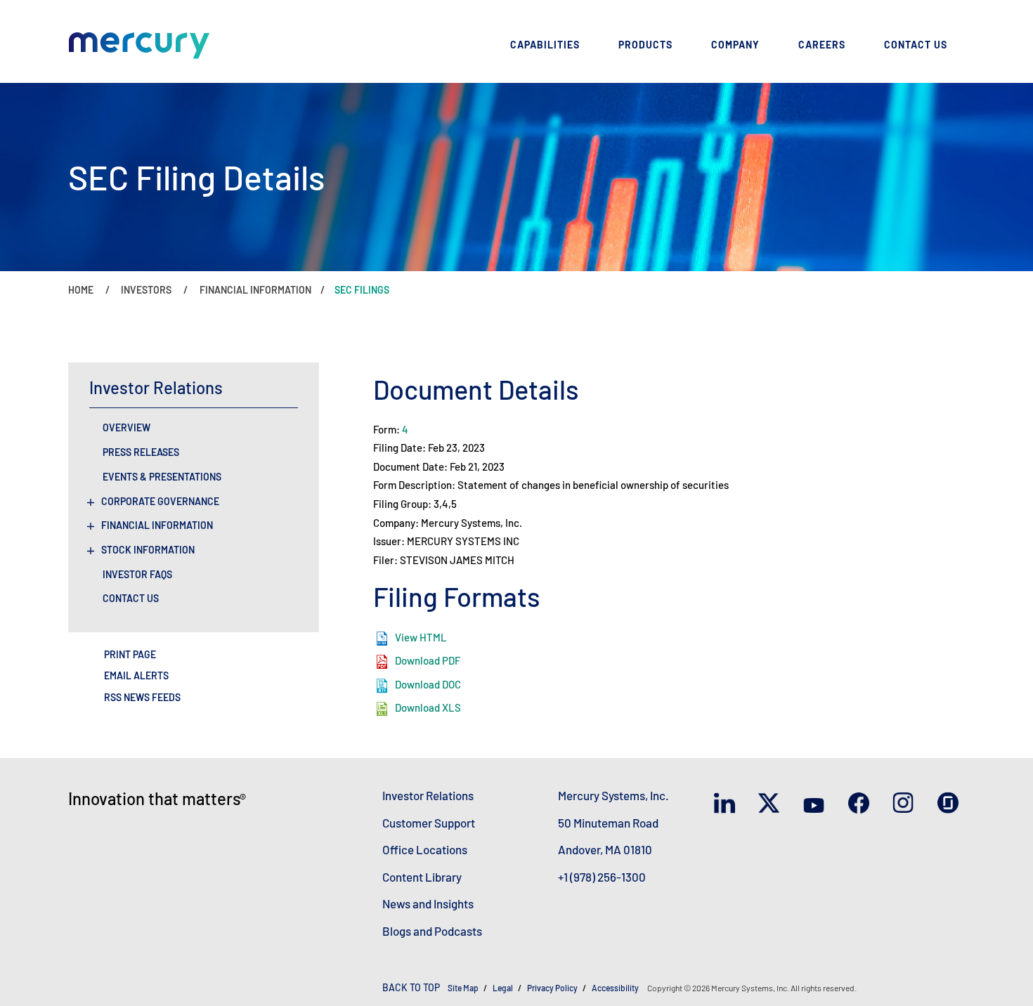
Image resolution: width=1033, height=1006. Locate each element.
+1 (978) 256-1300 (602, 877)
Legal (503, 988)
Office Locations (424, 849)
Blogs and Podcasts (432, 931)
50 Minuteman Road (608, 823)
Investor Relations (428, 795)
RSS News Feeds (142, 697)
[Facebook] (862, 804)
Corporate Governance (160, 501)
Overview (126, 427)
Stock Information (148, 550)
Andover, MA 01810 (605, 849)
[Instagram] (906, 804)
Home (80, 290)
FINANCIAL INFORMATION (255, 290)
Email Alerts (136, 675)
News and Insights (428, 903)
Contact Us (131, 598)
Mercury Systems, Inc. (613, 795)
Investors (146, 290)
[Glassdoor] (951, 804)
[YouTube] (817, 804)
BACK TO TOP (411, 987)
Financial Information (157, 525)
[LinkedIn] (727, 804)
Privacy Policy (552, 988)
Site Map (463, 988)
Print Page (130, 654)
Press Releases (141, 452)
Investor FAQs (137, 574)
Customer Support (428, 823)
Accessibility (616, 988)
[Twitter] (772, 804)
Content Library (422, 877)
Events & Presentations (162, 477)
